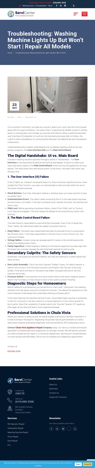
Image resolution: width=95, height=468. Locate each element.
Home (10, 53)
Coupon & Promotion (58, 397)
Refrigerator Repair (16, 424)
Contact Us (54, 393)
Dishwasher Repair (16, 428)
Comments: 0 (30, 117)
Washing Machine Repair (18, 432)
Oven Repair (13, 440)
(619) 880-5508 (59, 2)
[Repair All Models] (21, 13)
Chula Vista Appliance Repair (29, 327)
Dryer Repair (13, 436)
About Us (53, 384)
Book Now (53, 388)
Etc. (9, 445)
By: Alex (11, 117)
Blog (19, 117)
